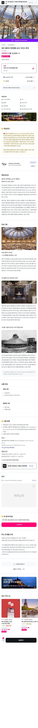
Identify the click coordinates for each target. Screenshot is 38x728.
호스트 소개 (33, 162)
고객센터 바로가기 (20, 564)
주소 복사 (34, 480)
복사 (24, 569)
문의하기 (33, 166)
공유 (30, 8)
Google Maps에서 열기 (7, 447)
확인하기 (20, 525)
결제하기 (21, 640)
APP (30, 2)
